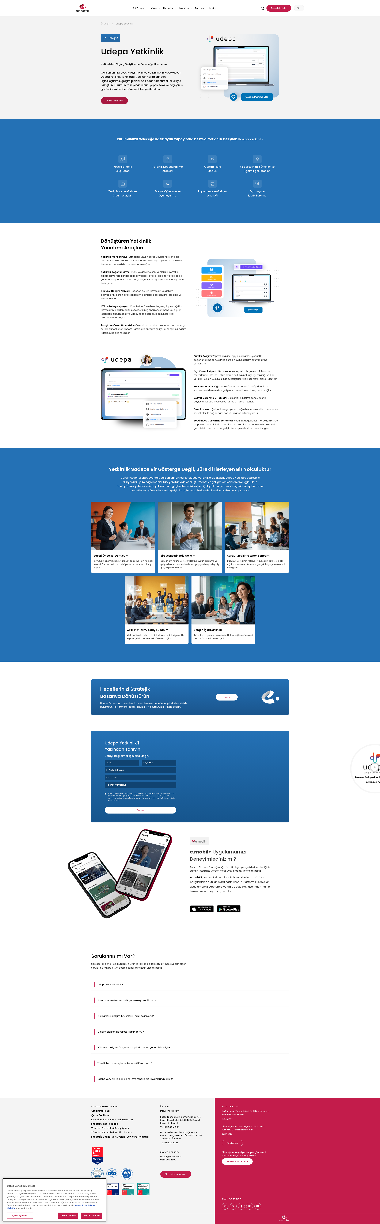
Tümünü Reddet (67, 1215)
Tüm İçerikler (232, 1143)
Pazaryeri (200, 8)
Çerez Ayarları (19, 1215)
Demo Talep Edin (114, 100)
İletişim (212, 8)
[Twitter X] (233, 1206)
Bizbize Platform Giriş (175, 1174)
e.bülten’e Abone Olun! (237, 1161)
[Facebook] (241, 1206)
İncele (227, 697)
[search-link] (262, 8)
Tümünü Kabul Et (91, 1215)
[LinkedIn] (225, 1206)
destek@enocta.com (171, 1156)
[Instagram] (249, 1206)
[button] (190, 985)
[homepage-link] (82, 8)
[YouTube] (257, 1206)
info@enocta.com (169, 1110)
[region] (54, 1200)
